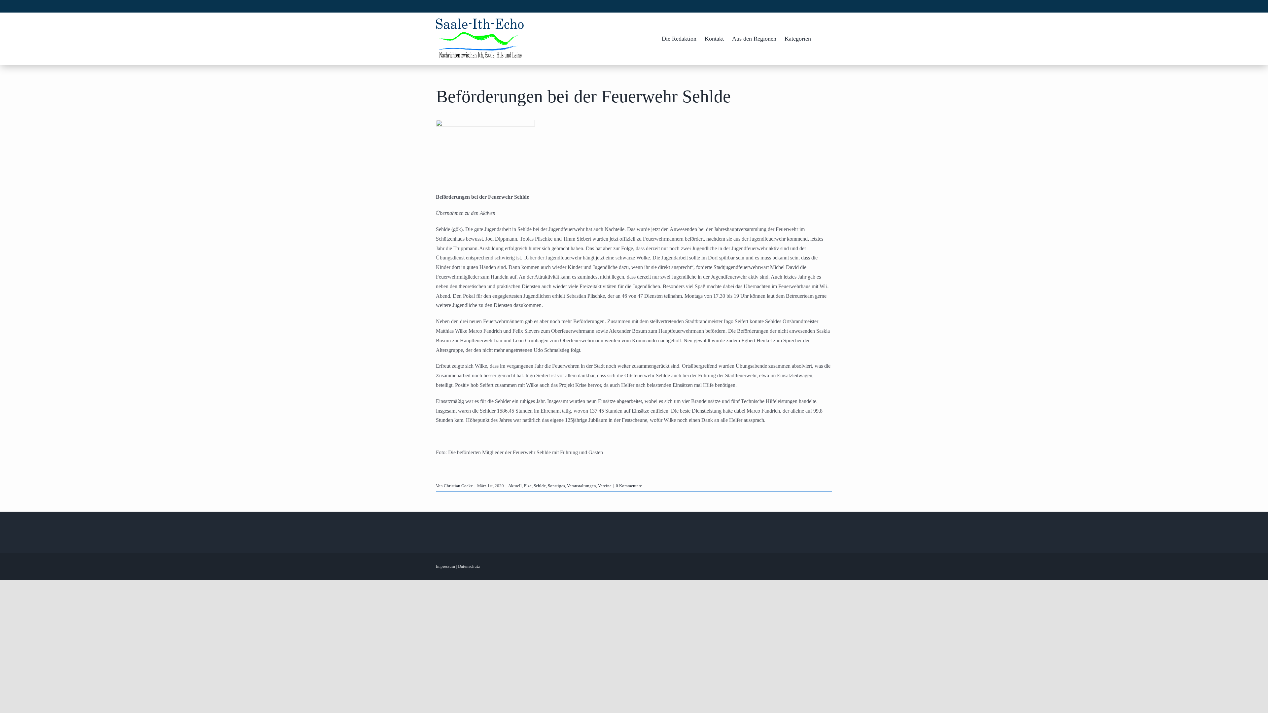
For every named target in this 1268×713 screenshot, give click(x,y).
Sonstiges (556, 485)
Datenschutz (469, 566)
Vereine (605, 485)
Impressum (445, 566)
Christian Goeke (458, 485)
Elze (528, 485)
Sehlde (540, 485)
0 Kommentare (629, 485)
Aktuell (515, 485)
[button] (821, 39)
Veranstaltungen (581, 485)
